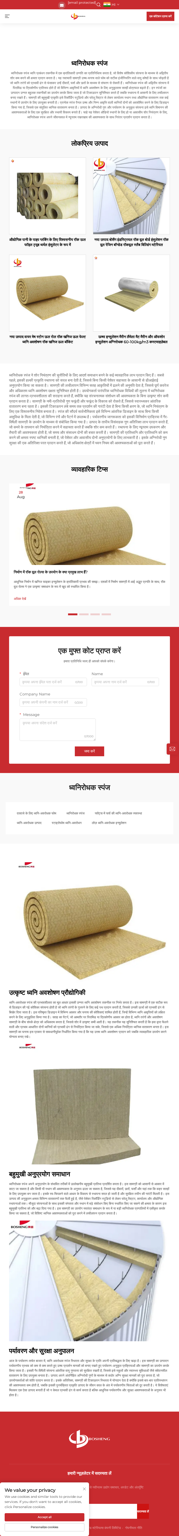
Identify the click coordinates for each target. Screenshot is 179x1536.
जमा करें (89, 751)
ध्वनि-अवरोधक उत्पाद (29, 823)
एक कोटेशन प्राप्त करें (160, 16)
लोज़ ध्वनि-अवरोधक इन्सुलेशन (109, 823)
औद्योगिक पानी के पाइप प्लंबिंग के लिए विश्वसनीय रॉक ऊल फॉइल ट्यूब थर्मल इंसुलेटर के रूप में (47, 242)
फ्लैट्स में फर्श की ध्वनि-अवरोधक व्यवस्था (118, 813)
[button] (72, 614)
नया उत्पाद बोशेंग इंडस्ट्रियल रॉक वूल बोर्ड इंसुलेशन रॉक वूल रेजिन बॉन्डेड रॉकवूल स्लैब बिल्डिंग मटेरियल (131, 242)
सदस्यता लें (143, 1511)
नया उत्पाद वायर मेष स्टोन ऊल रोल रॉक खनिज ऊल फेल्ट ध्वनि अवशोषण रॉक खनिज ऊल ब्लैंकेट (48, 339)
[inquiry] (172, 749)
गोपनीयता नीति (133, 1528)
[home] (78, 16)
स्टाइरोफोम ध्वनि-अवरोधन (67, 823)
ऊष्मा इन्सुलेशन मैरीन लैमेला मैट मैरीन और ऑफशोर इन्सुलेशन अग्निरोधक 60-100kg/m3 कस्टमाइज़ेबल (131, 339)
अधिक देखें (20, 599)
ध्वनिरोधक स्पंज (75, 813)
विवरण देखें (47, 196)
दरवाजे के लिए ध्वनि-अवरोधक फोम (36, 813)
